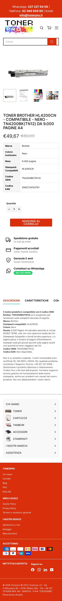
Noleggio (7, 529)
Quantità (11, 203)
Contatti (7, 478)
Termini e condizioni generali (17, 512)
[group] (9, 95)
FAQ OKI (7, 491)
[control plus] (19, 209)
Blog (5, 483)
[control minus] (8, 209)
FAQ (5, 487)
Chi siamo (7, 474)
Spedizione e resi (11, 525)
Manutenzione (10, 533)
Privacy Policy (9, 508)
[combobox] (31, 41)
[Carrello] (49, 27)
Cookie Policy (9, 504)
